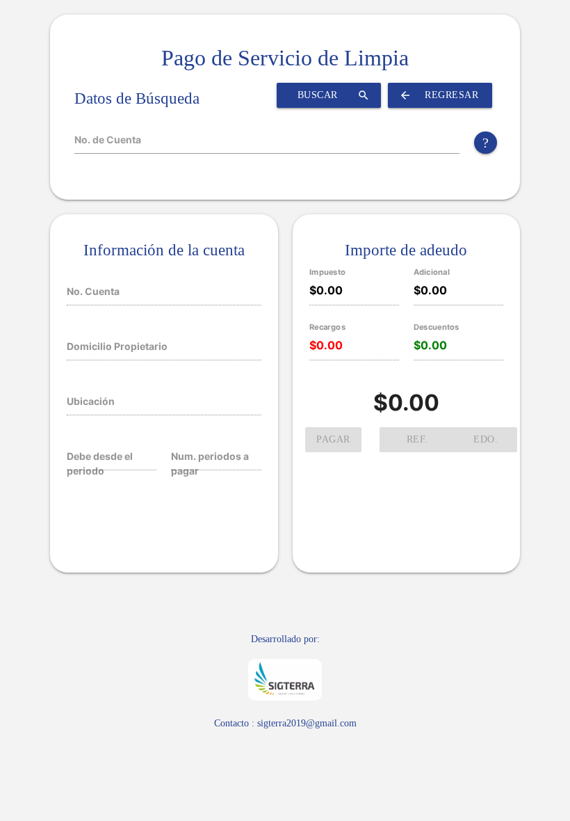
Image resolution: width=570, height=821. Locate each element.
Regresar (438, 95)
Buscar (334, 95)
